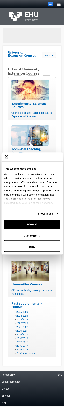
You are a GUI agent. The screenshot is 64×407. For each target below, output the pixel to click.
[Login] (50, 4)
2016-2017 (22, 345)
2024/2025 (22, 315)
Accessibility (8, 374)
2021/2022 (22, 327)
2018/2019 (22, 338)
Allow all (32, 224)
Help (4, 402)
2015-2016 (22, 349)
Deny (32, 246)
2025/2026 (22, 311)
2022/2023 (22, 323)
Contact (6, 388)
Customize (30, 235)
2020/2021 (22, 330)
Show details (45, 213)
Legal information (11, 381)
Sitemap (6, 395)
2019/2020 (22, 334)
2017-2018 (22, 342)
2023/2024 (22, 319)
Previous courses (25, 353)
